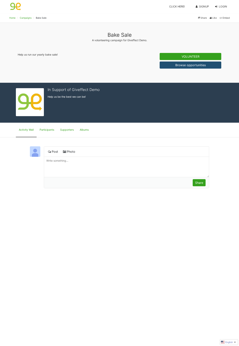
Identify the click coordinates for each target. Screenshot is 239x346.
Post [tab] (55, 151)
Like (214, 17)
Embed (226, 17)
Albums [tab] (84, 129)
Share (204, 17)
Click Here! (177, 6)
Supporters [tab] (67, 129)
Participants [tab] (47, 129)
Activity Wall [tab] (26, 129)
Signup (204, 6)
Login (223, 6)
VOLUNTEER (190, 56)
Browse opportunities (190, 65)
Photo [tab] (71, 151)
